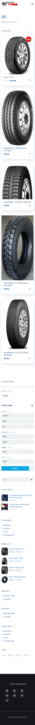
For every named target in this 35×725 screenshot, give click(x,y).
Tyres (5, 531)
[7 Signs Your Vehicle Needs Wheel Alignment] (4, 506)
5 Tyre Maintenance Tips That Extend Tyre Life (20, 496)
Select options (33, 80)
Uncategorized (8, 535)
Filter (5, 396)
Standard (6, 528)
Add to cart (33, 154)
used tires (26, 655)
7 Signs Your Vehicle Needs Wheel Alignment (19, 505)
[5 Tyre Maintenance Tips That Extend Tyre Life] (4, 497)
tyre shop (18, 655)
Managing (7, 525)
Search (15, 468)
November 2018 (9, 596)
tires (4, 655)
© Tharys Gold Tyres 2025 (17, 717)
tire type (10, 655)
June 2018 (7, 599)
